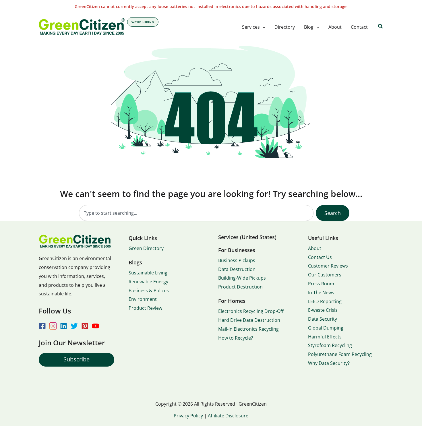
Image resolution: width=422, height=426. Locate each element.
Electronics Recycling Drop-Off (251, 311)
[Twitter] (74, 326)
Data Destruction (236, 269)
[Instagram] (53, 326)
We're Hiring (142, 22)
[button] (263, 27)
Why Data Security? (329, 363)
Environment (143, 299)
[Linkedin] (63, 326)
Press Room (321, 283)
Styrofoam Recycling (330, 345)
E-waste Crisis (323, 310)
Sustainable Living (148, 273)
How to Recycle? (235, 338)
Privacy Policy (188, 416)
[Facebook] (42, 326)
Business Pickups (236, 260)
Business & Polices (149, 290)
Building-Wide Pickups (242, 278)
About (335, 27)
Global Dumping (325, 328)
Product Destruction (240, 287)
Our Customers (324, 275)
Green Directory (146, 248)
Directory (284, 27)
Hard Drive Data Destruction (249, 320)
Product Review (145, 308)
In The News (321, 292)
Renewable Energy (148, 281)
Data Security (322, 319)
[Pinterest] (84, 326)
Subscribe (76, 359)
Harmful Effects (325, 337)
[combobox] (196, 213)
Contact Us (320, 257)
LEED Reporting (325, 301)
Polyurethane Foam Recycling (340, 354)
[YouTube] (95, 326)
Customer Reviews (328, 266)
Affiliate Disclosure (228, 416)
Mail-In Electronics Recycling (248, 329)
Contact (359, 27)
